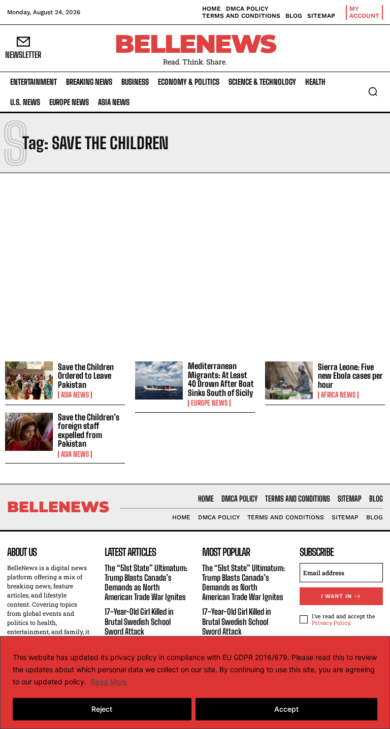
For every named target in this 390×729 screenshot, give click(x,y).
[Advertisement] (195, 264)
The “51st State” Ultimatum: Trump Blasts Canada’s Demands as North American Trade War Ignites (146, 582)
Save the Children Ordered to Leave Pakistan (86, 375)
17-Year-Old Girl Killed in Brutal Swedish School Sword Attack (139, 621)
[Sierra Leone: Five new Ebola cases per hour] (289, 380)
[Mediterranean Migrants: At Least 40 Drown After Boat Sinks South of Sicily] (159, 380)
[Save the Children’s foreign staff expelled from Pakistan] (29, 432)
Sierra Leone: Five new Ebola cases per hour (350, 375)
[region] (195, 682)
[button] (373, 91)
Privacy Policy (331, 622)
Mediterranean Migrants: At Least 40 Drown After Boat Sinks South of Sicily (221, 379)
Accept (286, 709)
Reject (101, 709)
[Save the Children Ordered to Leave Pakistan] (29, 380)
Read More (109, 681)
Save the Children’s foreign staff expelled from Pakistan (88, 430)
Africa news (338, 395)
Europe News (209, 403)
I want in (336, 596)
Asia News (75, 395)
